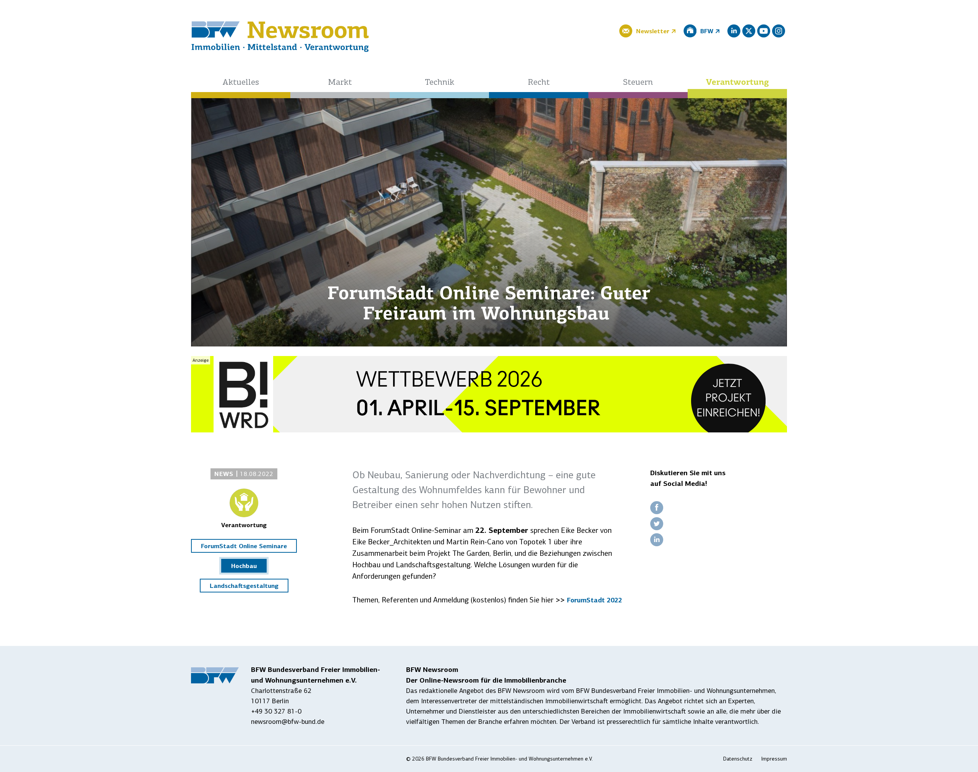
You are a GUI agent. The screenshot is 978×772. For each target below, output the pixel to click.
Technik (439, 82)
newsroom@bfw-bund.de (287, 721)
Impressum (774, 759)
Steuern (638, 82)
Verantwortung (737, 82)
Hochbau (244, 566)
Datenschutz (737, 759)
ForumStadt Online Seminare (244, 546)
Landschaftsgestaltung (244, 585)
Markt (340, 82)
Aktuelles (240, 82)
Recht (539, 82)
